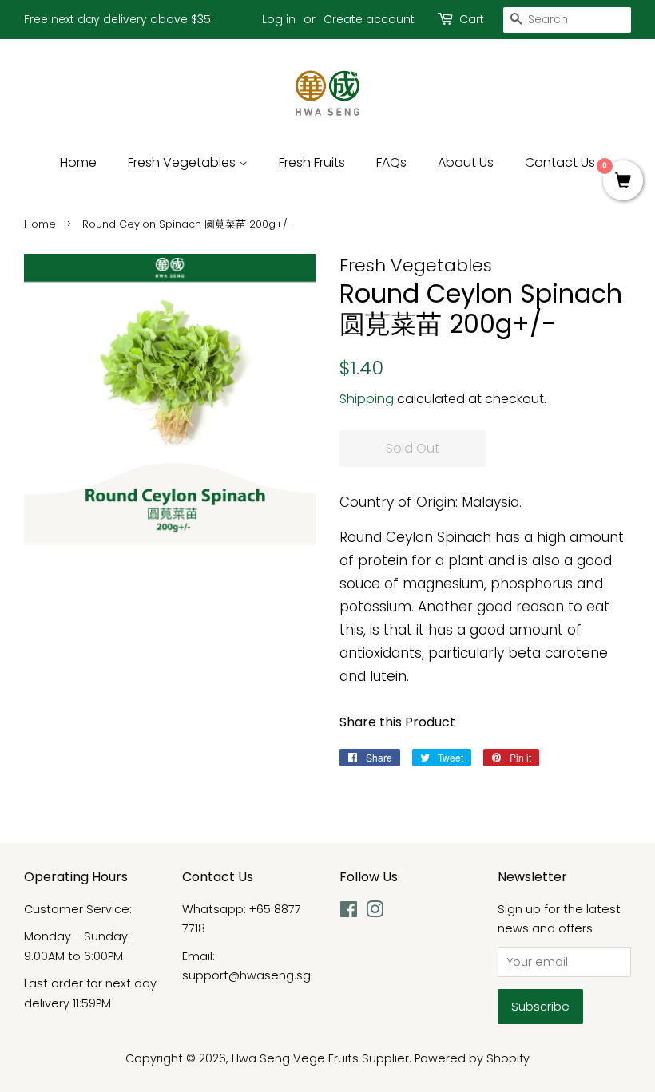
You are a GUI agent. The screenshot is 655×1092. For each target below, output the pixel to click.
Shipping (366, 399)
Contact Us (560, 162)
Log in (279, 19)
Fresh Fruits (312, 162)
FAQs (391, 162)
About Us (466, 162)
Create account (369, 19)
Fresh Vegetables (183, 162)
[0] (623, 182)
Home (78, 162)
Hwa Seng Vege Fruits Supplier (320, 1058)
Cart (471, 19)
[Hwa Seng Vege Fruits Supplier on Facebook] (348, 912)
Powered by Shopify (472, 1058)
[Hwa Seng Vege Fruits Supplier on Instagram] (374, 912)
